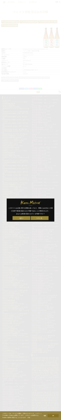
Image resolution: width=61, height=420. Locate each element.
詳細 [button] (29, 417)
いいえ (40, 218)
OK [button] (53, 415)
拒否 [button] (45, 415)
